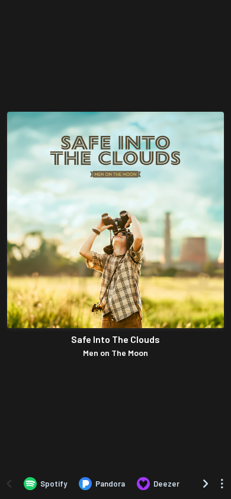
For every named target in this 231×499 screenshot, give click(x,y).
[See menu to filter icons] (222, 484)
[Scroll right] (205, 484)
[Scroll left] (9, 484)
